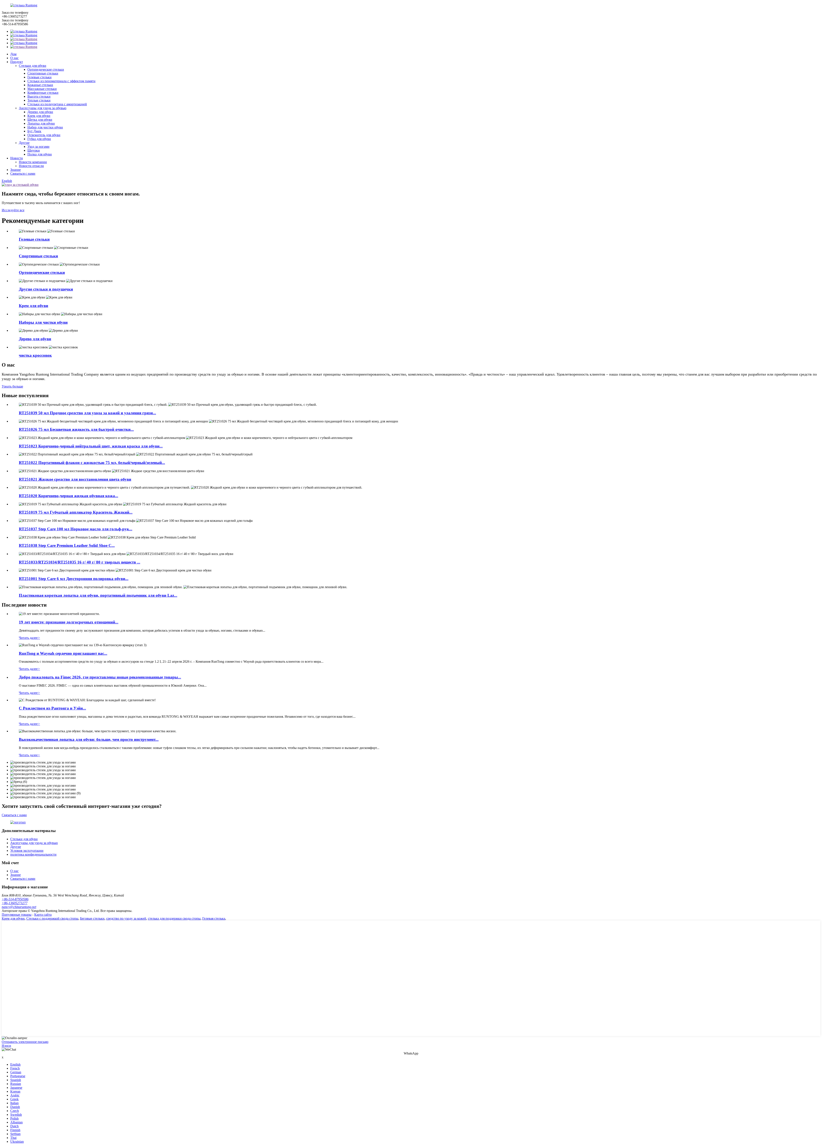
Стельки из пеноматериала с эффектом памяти (61, 81)
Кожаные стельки (40, 85)
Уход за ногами (38, 146)
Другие (24, 143)
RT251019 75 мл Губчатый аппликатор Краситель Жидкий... (76, 512)
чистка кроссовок (35, 355)
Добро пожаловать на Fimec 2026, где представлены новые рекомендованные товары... (100, 677)
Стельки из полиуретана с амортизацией (57, 104)
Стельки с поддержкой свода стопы (52, 918)
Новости (16, 158)
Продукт (16, 62)
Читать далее (29, 638)
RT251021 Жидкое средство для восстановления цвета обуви (75, 479)
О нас (14, 58)
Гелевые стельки (39, 77)
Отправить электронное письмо (25, 1042)
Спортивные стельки (42, 73)
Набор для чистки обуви (45, 127)
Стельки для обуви (32, 65)
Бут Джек (34, 131)
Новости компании (33, 162)
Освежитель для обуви (43, 135)
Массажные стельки (42, 89)
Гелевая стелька (213, 918)
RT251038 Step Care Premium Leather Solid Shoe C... (67, 545)
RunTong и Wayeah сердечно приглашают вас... (63, 653)
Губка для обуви (39, 139)
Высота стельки (39, 96)
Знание (15, 170)
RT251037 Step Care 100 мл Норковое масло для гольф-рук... (75, 529)
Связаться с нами (22, 173)
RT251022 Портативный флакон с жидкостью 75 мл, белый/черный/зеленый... (92, 462)
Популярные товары (16, 914)
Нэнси (6, 1045)
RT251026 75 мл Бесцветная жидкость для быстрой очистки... (76, 429)
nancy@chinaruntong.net (19, 907)
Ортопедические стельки (45, 69)
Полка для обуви (39, 154)
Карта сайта (43, 914)
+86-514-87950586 (15, 899)
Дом (13, 54)
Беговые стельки (92, 918)
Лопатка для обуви (41, 123)
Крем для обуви (38, 116)
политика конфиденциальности (33, 854)
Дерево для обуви (40, 112)
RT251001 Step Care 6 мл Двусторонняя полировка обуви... (73, 578)
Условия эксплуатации (26, 850)
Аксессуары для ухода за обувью (42, 108)
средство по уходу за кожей (126, 918)
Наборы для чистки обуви (43, 322)
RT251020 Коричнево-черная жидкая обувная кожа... (68, 496)
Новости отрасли (31, 166)
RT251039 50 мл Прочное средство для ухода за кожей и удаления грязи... (87, 413)
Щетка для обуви (39, 119)
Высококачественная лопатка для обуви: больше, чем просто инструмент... (89, 739)
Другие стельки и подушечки (46, 289)
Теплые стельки (39, 100)
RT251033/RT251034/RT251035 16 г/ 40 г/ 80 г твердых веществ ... (79, 562)
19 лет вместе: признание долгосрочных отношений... (68, 622)
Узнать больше (12, 386)
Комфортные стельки (42, 92)
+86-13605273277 (14, 903)
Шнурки (33, 150)
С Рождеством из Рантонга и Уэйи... (52, 708)
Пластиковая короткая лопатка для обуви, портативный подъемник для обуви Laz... (98, 595)
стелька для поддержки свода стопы (174, 918)
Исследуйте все (13, 210)
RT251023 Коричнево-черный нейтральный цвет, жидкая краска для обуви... (91, 446)
